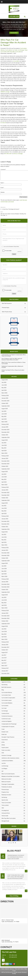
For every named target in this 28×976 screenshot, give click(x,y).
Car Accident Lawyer (7, 700)
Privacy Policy (16, 246)
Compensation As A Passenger (9, 724)
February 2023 (5, 487)
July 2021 (4, 534)
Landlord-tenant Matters (7, 760)
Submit (14, 254)
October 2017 (5, 649)
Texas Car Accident (6, 802)
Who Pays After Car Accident (14, 51)
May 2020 (4, 571)
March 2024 (4, 453)
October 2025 (5, 403)
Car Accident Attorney (7, 692)
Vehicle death (5, 815)
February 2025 (5, 424)
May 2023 (4, 479)
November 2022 (5, 495)
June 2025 (4, 413)
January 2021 (5, 550)
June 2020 (4, 568)
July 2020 (4, 566)
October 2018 (5, 621)
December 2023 (5, 461)
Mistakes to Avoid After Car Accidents (10, 776)
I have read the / (11, 246)
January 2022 (5, 518)
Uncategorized (5, 810)
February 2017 (5, 668)
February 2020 (5, 579)
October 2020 (5, 558)
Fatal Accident (5, 747)
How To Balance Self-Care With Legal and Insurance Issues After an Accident (12, 359)
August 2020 (5, 563)
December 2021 (5, 521)
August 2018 (5, 626)
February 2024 (5, 455)
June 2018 (4, 631)
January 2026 (5, 398)
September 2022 (6, 500)
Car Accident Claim (6, 695)
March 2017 (4, 665)
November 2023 (5, 463)
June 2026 (4, 385)
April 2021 (4, 542)
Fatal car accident (6, 750)
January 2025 (5, 427)
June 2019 (4, 600)
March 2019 (4, 607)
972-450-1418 (14, 16)
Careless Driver (5, 713)
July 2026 (4, 382)
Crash (3, 729)
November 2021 (5, 524)
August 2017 (5, 652)
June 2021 (4, 537)
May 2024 (4, 448)
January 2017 (5, 670)
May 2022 (4, 510)
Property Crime (5, 792)
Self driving (4, 797)
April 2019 (4, 605)
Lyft (2, 771)
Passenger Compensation (8, 784)
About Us (7, 968)
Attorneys (12, 968)
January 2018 (5, 644)
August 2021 (5, 531)
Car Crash (14, 50)
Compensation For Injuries (8, 726)
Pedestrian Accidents (7, 786)
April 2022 (4, 513)
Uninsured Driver (6, 813)
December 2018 (5, 615)
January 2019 (5, 613)
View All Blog (14, 896)
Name (2, 182)
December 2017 (5, 647)
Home (3, 968)
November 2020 (5, 555)
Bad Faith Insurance (6, 687)
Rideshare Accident (6, 794)
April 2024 (4, 450)
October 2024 (5, 434)
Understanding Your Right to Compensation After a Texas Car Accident (14, 355)
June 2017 (4, 657)
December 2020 (5, 552)
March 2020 (4, 576)
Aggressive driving (6, 682)
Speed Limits (5, 800)
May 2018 (4, 634)
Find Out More (14, 32)
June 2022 (4, 508)
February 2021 (5, 547)
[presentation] (12, 250)
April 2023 (4, 482)
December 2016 (5, 673)
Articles (22, 968)
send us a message (18, 153)
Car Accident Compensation (8, 697)
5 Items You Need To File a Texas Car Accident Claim (13, 371)
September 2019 (6, 592)
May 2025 (4, 416)
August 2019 (5, 594)
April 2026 (4, 390)
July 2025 (4, 411)
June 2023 (4, 476)
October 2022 (5, 497)
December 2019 (5, 584)
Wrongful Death (5, 821)
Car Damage (21, 50)
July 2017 (4, 655)
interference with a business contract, (10, 758)
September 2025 (6, 406)
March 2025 (4, 421)
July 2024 (4, 442)
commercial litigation (6, 721)
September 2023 (6, 469)
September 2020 (6, 560)
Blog (3, 689)
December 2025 (5, 400)
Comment (3, 169)
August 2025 (5, 408)
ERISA (3, 745)
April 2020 (4, 573)
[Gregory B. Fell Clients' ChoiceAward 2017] (14, 335)
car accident (16, 61)
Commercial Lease (6, 718)
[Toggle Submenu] (25, 303)
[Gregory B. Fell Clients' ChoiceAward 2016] (14, 345)
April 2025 (4, 419)
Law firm (4, 763)
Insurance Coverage (6, 755)
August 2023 (5, 471)
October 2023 (5, 466)
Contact (14, 970)
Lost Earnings (5, 765)
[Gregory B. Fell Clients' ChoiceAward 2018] (14, 325)
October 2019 (5, 589)
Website (2, 192)
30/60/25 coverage (5, 91)
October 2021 (5, 526)
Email (2, 187)
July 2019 (4, 597)
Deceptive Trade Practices (8, 737)
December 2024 (5, 429)
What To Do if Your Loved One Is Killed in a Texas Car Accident (13, 363)
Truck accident (5, 805)
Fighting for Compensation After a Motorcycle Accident (12, 367)
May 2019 (4, 602)
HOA (3, 752)
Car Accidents (8, 50)
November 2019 (5, 587)
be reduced (3, 122)
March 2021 (4, 545)
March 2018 (4, 639)
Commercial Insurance (7, 716)
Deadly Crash (5, 731)
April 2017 (4, 663)
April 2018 (4, 636)
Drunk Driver (5, 739)
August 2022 (5, 503)
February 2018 (5, 642)
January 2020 (5, 581)
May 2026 (4, 387)
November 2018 (5, 618)
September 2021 (6, 529)
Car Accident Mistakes (7, 703)
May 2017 (4, 660)
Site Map (14, 973)
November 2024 (5, 432)
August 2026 (5, 379)
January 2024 (5, 458)
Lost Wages (4, 768)
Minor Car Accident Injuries (8, 773)
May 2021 (4, 539)
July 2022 (4, 505)
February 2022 (5, 516)
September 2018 (6, 623)
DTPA (3, 742)
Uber (3, 807)
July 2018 (4, 628)
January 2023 (5, 489)
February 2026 (5, 395)
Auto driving (4, 684)
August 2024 (5, 440)
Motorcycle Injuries (6, 781)
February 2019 (5, 610)
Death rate (4, 734)
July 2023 (4, 474)
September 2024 (6, 437)
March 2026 (4, 392)
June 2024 (4, 445)
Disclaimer (11, 246)
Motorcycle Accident (6, 779)
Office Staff (17, 968)
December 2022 (5, 492)
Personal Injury (5, 789)
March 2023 (4, 484)
